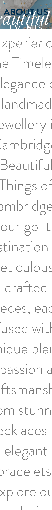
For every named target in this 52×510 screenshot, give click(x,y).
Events (26, 28)
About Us (26, 12)
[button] (22, 3)
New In (29, 2)
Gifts (26, 2)
